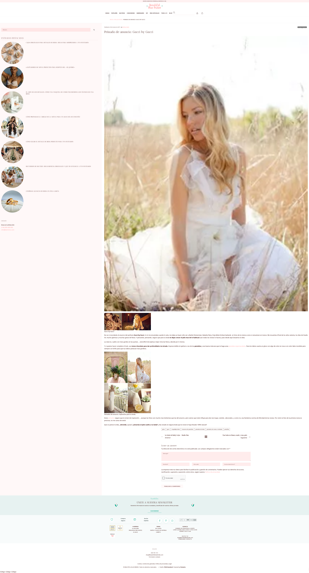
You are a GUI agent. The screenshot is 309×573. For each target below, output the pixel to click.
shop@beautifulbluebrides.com (185, 537)
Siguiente (235, 436)
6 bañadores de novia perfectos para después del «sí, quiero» (50, 67)
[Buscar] (94, 30)
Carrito (158, 532)
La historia (135, 528)
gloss (163, 429)
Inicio (111, 19)
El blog (135, 532)
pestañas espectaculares (237, 346)
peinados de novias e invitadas (214, 429)
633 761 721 (185, 536)
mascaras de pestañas (187, 429)
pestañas (226, 429)
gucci (168, 429)
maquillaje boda (176, 429)
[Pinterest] (166, 520)
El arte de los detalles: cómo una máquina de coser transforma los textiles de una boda (60, 93)
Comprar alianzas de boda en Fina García (42, 191)
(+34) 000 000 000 (7, 227)
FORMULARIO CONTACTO (185, 539)
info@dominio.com (7, 230)
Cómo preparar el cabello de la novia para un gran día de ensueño (53, 117)
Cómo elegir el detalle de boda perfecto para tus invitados (49, 142)
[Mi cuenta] (197, 13)
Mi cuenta (158, 528)
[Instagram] (172, 520)
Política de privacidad (212, 472)
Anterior (177, 436)
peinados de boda (200, 429)
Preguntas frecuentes (135, 530)
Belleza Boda (118, 19)
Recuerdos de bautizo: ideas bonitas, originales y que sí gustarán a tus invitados (58, 166)
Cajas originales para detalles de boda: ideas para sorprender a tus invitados (57, 42)
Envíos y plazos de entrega (158, 530)
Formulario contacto (154, 557)
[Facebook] (159, 520)
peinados (111, 418)
